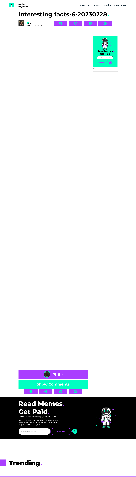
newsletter (85, 5)
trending (107, 5)
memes (96, 5)
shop (116, 5)
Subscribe (103, 63)
